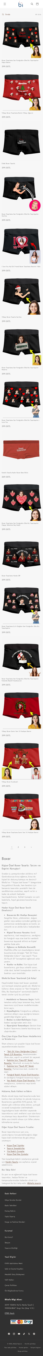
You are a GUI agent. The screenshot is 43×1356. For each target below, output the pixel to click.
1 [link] (11, 847)
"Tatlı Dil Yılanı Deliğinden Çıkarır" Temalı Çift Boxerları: (20, 1053)
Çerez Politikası (11, 1285)
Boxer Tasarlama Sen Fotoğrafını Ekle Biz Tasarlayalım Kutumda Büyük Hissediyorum (20, 680)
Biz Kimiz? (9, 1237)
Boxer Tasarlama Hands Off (11, 576)
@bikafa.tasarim (34, 1183)
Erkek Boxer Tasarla (8, 164)
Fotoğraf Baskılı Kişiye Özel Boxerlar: (23, 1074)
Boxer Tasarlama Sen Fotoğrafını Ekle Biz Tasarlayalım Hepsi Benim (20, 61)
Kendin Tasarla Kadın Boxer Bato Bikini (15, 473)
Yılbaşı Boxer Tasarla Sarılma (11, 317)
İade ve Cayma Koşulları (14, 1269)
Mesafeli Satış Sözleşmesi (15, 1274)
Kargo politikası (23, 1351)
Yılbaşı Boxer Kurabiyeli (10, 782)
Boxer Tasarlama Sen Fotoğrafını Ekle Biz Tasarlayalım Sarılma (20, 215)
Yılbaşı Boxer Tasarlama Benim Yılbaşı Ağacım (17, 113)
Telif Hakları (9, 1280)
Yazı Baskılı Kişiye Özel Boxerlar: (21, 1080)
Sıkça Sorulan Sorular (13, 1200)
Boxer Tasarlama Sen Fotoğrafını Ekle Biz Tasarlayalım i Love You (20, 421)
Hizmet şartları (23, 1347)
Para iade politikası (10, 1347)
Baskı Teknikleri (11, 1205)
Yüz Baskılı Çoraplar (15, 1151)
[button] (4, 4)
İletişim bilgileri (36, 1347)
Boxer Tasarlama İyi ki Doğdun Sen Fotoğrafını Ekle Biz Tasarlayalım (20, 627)
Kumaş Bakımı (10, 1211)
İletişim (7, 1242)
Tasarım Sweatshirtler (16, 1148)
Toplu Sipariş (10, 1216)
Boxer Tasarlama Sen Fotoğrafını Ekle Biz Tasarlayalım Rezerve (20, 369)
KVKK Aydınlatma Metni (14, 1263)
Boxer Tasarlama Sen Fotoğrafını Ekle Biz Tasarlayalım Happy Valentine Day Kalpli (20, 524)
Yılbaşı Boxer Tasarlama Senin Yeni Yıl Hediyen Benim (20, 833)
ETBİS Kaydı (10, 1313)
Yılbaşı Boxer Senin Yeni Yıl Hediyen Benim (16, 731)
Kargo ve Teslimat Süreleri (15, 1222)
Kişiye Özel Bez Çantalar (17, 1154)
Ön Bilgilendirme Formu (14, 1291)
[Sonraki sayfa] (31, 847)
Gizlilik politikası (30, 1344)
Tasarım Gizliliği (11, 1248)
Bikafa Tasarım (17, 1344)
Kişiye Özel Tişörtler (15, 1145)
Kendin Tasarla (12, 1162)
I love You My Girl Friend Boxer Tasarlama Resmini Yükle (21, 267)
